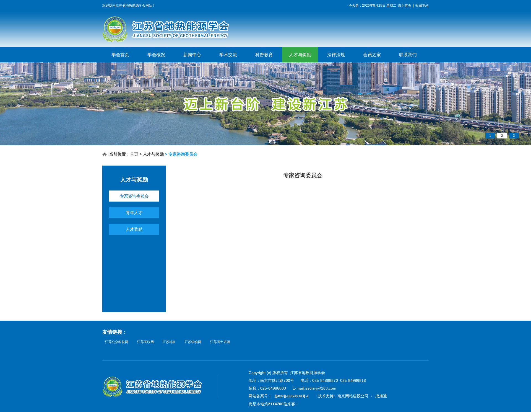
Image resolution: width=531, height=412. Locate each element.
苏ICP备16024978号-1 (292, 396)
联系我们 (408, 54)
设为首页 (404, 5)
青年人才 (134, 212)
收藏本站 (422, 5)
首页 (134, 154)
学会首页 (120, 54)
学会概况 (156, 54)
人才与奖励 (300, 54)
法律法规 (336, 54)
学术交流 (228, 54)
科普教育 (264, 54)
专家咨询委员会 (134, 196)
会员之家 (372, 54)
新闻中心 (192, 54)
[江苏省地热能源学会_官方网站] (178, 41)
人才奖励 (134, 229)
